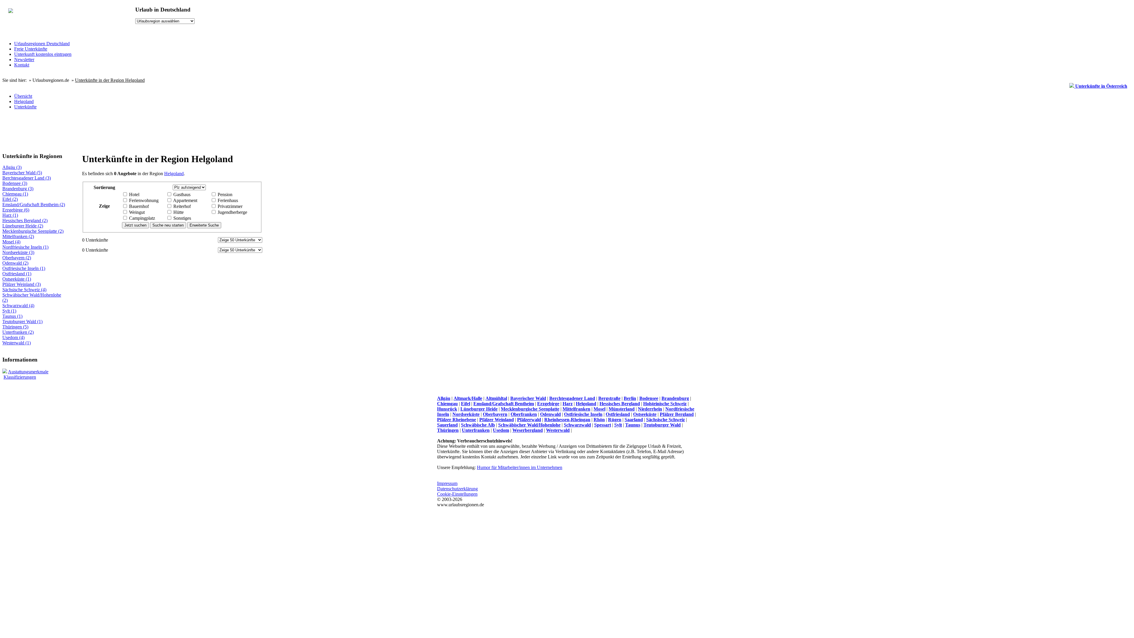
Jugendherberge (231, 212)
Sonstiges (181, 218)
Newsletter (24, 59)
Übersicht (23, 96)
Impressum (447, 483)
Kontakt (21, 64)
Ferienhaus (227, 200)
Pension (224, 194)
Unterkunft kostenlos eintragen (42, 54)
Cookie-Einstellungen (457, 494)
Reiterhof (181, 206)
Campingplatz (141, 218)
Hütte (178, 212)
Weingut (136, 212)
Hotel (133, 194)
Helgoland (24, 101)
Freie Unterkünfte (30, 48)
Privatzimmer (229, 206)
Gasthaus (181, 194)
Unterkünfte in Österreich (1100, 86)
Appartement (184, 200)
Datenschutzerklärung (457, 488)
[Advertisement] (121, 133)
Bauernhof (138, 206)
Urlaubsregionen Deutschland (42, 43)
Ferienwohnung (143, 200)
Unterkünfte (25, 106)
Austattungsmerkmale (28, 371)
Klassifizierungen (20, 377)
